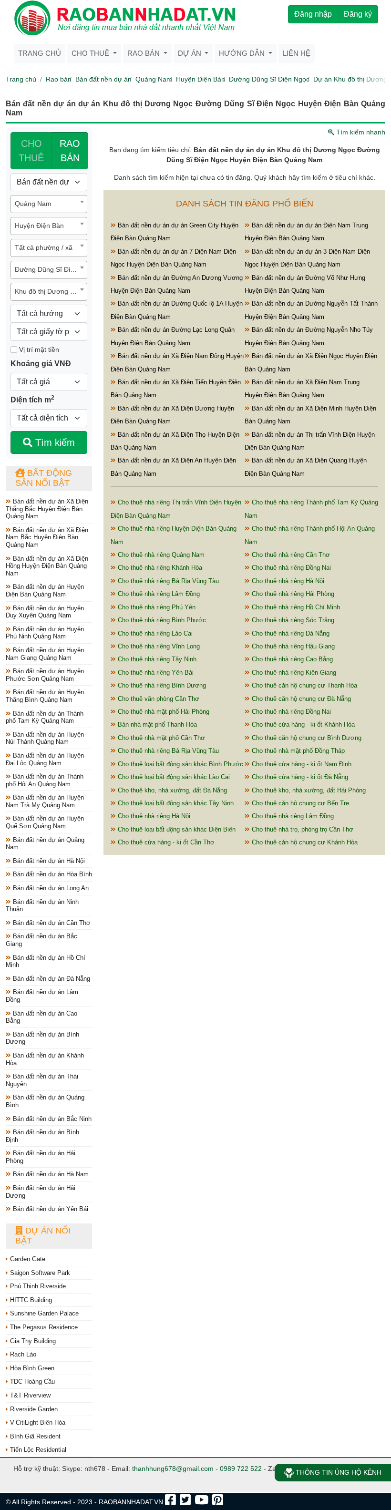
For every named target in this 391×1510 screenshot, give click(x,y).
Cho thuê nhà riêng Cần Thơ (290, 554)
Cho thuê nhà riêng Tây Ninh (156, 659)
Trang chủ (39, 53)
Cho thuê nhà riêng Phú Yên (156, 607)
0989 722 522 (241, 1468)
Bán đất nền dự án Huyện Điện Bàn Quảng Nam (45, 590)
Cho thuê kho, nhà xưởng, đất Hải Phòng (308, 790)
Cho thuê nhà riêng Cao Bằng (291, 659)
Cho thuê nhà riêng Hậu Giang (292, 646)
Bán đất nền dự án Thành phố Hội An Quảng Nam (44, 780)
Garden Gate (26, 1259)
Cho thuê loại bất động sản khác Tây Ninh (175, 803)
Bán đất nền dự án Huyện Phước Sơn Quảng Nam (45, 675)
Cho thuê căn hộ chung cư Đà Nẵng (300, 698)
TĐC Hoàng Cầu (31, 1381)
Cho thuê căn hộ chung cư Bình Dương (305, 737)
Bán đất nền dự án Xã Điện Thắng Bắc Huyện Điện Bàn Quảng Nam (47, 509)
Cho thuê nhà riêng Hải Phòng (292, 593)
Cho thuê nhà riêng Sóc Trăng (292, 620)
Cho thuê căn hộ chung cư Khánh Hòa (304, 842)
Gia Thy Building (32, 1341)
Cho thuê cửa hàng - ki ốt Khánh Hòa (302, 724)
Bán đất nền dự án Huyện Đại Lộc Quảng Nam (45, 759)
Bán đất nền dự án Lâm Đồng (42, 995)
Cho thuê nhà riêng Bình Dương (161, 685)
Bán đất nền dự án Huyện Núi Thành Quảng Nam (45, 738)
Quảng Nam (153, 79)
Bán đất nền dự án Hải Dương (40, 1191)
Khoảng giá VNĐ (40, 364)
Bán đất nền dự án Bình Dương (42, 1038)
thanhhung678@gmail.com (173, 1468)
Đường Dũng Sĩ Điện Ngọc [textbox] (51, 269)
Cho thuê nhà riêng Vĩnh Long (158, 646)
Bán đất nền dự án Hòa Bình (51, 874)
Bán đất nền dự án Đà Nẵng (50, 978)
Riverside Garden (33, 1409)
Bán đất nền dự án (103, 79)
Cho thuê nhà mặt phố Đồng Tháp (297, 750)
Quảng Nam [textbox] (33, 203)
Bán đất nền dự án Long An (50, 888)
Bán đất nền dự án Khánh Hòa (45, 1059)
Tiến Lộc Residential (37, 1449)
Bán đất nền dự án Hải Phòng (40, 1157)
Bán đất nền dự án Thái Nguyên (42, 1080)
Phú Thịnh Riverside (37, 1286)
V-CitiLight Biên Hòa (36, 1422)
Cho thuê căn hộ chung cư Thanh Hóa (303, 685)
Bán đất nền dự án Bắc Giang (41, 940)
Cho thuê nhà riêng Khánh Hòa (159, 567)
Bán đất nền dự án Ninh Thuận (42, 905)
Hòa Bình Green (31, 1368)
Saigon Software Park (39, 1272)
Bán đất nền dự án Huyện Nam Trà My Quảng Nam (45, 801)
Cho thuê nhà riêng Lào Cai (154, 633)
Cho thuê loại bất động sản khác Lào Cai (173, 777)
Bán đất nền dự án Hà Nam (50, 1174)
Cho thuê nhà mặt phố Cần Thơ (160, 737)
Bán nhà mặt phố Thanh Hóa (156, 724)
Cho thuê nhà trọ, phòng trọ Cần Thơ (301, 829)
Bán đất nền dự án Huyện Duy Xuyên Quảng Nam (45, 612)
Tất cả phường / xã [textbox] (43, 247)
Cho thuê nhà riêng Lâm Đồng (158, 593)
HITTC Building (30, 1300)
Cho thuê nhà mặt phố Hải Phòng (162, 711)
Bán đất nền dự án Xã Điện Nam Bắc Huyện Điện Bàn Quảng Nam (47, 537)
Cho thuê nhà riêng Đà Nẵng (289, 633)
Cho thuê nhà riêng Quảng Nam (160, 554)
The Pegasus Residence (43, 1327)
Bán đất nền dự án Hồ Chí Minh (45, 961)
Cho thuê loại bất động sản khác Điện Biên (176, 829)
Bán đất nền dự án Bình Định (42, 1136)
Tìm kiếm (53, 442)
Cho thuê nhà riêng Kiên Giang (293, 672)
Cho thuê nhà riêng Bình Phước (161, 620)
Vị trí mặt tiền (38, 349)
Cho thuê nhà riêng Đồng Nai (290, 567)
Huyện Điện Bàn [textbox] (39, 225)
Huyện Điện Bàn (200, 79)
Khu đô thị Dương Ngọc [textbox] (50, 291)
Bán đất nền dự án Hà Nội (48, 860)
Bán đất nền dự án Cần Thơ (51, 922)
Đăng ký (358, 14)
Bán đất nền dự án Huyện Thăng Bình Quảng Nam (45, 695)
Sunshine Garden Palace (43, 1313)
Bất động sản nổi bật (43, 478)
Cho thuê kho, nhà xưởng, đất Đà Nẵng (171, 790)
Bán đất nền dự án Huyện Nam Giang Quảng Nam (45, 654)
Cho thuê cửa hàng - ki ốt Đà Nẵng (299, 777)
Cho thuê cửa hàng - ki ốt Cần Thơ (165, 842)
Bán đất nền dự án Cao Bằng (41, 1017)
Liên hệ (296, 53)
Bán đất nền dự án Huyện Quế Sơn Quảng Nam (45, 822)
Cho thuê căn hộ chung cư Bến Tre (299, 803)
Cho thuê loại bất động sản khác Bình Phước (179, 764)
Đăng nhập (313, 14)
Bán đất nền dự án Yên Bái (49, 1208)
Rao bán (59, 79)
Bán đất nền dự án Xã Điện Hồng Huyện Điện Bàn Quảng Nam (47, 566)
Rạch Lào (22, 1354)
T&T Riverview (29, 1395)
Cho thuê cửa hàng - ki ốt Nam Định (300, 764)
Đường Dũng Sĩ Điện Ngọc (269, 79)
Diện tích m (32, 399)
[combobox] (48, 204)
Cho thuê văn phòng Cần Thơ (157, 698)
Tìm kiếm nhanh (359, 132)
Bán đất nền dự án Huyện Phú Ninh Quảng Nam (45, 633)
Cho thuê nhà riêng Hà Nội (287, 581)
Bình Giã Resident (34, 1436)
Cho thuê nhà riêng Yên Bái (155, 672)
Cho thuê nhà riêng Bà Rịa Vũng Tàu (167, 581)
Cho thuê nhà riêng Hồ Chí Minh (295, 607)
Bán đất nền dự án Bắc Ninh (51, 1118)
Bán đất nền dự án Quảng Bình (45, 1101)
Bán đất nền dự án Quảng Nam (45, 843)
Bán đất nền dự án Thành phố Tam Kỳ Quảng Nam (44, 717)
